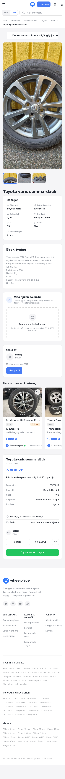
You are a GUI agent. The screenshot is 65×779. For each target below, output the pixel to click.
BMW (12, 668)
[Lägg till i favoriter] (55, 542)
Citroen (26, 668)
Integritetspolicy (54, 625)
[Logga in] (61, 4)
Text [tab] (13, 12)
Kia (22, 672)
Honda (6, 672)
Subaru (14, 680)
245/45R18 (20, 706)
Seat (52, 676)
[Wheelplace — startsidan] (32, 4)
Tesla (23, 680)
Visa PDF (41, 542)
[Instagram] (13, 603)
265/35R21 (20, 714)
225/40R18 (44, 702)
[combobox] (42, 12)
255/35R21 (8, 714)
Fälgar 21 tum (39, 733)
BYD (19, 668)
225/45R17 (8, 702)
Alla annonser (9, 625)
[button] (54, 4)
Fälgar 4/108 (38, 737)
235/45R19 (33, 706)
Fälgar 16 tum (24, 729)
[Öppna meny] (4, 4)
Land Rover (32, 672)
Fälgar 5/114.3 (36, 741)
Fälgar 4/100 (24, 737)
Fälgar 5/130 (9, 745)
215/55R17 (20, 702)
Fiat (49, 668)
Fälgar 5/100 (52, 737)
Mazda (43, 672)
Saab (45, 676)
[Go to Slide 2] (25, 178)
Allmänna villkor (53, 620)
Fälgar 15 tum (9, 729)
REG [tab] (6, 12)
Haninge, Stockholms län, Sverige (26, 516)
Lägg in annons (10, 630)
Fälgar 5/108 (9, 741)
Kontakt (49, 630)
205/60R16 (32, 698)
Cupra (35, 668)
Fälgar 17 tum (39, 729)
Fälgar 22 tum (9, 737)
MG (49, 672)
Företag (28, 628)
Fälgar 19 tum (9, 733)
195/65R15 (8, 698)
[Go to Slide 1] (10, 178)
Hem (5, 20)
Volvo (44, 680)
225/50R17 (32, 702)
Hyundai (15, 672)
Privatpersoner (31, 622)
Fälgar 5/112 (22, 741)
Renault (36, 676)
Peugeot (7, 676)
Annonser (15, 20)
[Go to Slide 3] (39, 178)
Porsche (27, 676)
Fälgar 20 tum (24, 733)
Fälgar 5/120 (51, 741)
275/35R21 (32, 714)
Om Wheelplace (11, 620)
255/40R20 (33, 710)
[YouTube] (20, 603)
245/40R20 (20, 710)
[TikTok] (27, 603)
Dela (18, 542)
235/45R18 (8, 706)
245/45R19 (45, 706)
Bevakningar (9, 636)
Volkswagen (33, 680)
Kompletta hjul (30, 20)
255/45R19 (8, 710)
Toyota (44, 20)
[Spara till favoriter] (37, 392)
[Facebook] (5, 603)
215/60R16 (44, 698)
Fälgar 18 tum (53, 729)
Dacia (43, 668)
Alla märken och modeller (15, 684)
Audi (5, 668)
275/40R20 (46, 710)
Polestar (17, 676)
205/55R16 (20, 698)
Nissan (57, 672)
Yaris (53, 20)
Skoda (6, 680)
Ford (56, 668)
